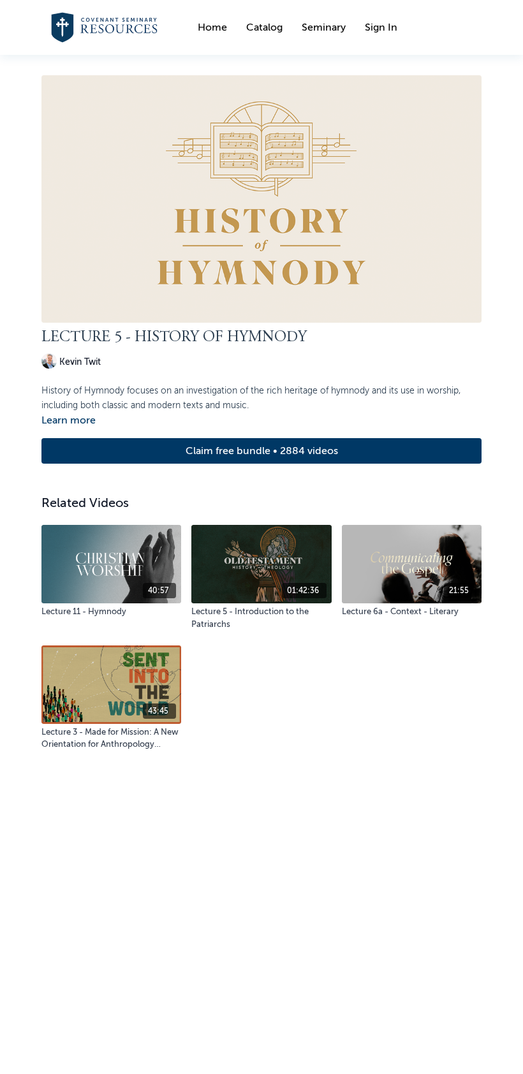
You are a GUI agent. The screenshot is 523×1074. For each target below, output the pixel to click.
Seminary (324, 27)
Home (212, 27)
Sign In (381, 27)
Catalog (264, 27)
